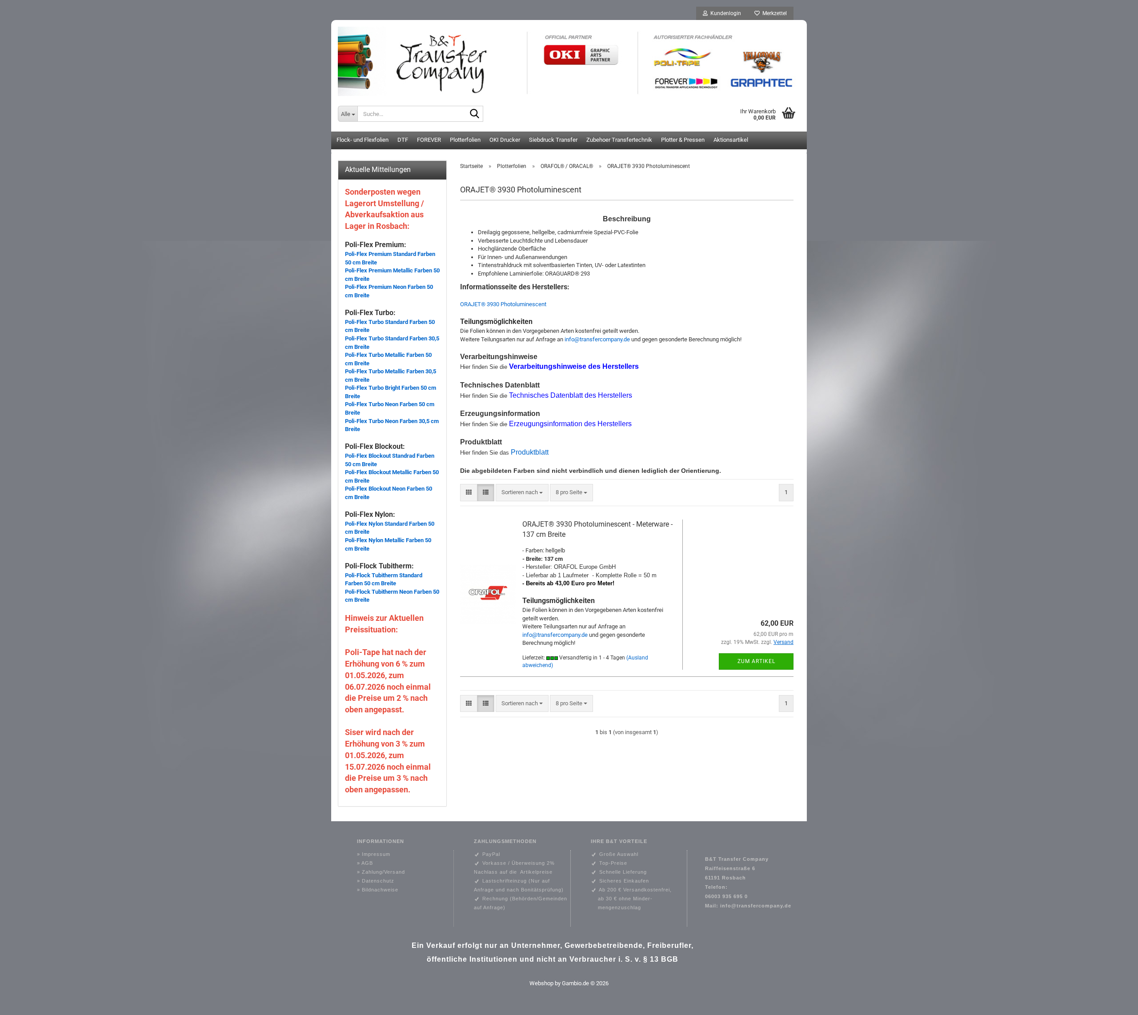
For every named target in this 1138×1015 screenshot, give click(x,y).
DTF (402, 139)
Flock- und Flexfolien (363, 139)
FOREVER (429, 139)
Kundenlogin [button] (724, 13)
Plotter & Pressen (683, 139)
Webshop (541, 983)
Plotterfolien (465, 139)
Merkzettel (773, 13)
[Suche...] (474, 114)
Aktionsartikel (730, 139)
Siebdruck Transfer (553, 139)
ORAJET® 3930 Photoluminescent (503, 304)
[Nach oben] (1113, 1001)
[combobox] (522, 492)
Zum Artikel (756, 661)
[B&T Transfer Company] (569, 58)
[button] (468, 492)
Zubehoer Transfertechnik (619, 139)
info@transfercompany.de (597, 339)
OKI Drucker (504, 139)
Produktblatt (530, 452)
